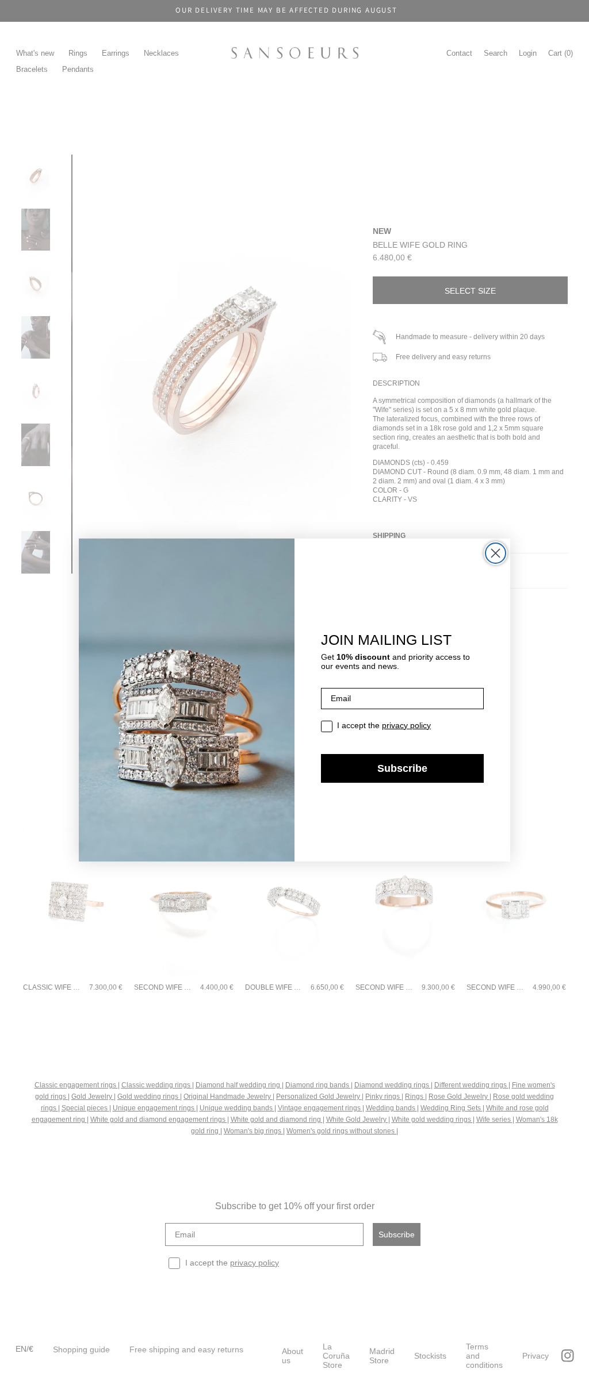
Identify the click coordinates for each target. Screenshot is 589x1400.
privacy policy (406, 725)
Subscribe (402, 768)
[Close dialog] (495, 553)
